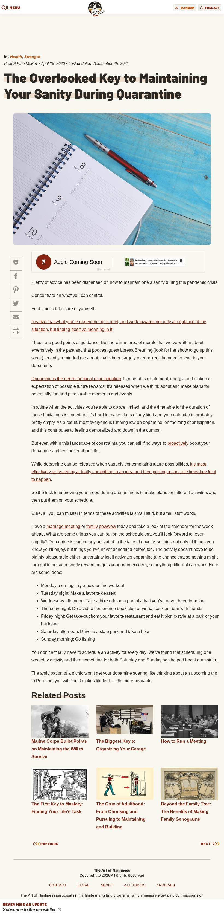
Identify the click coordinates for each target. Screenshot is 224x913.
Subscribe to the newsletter (30, 909)
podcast (212, 8)
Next (206, 844)
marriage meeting (63, 526)
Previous (49, 844)
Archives (165, 885)
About (107, 885)
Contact (58, 885)
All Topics (134, 885)
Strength (32, 56)
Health (16, 56)
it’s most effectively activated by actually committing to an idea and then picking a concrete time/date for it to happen (123, 472)
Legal (83, 885)
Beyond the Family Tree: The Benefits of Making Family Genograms (186, 812)
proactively (177, 443)
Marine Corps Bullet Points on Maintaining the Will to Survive (59, 749)
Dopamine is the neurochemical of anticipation (76, 378)
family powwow (101, 526)
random (187, 8)
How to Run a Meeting (183, 741)
